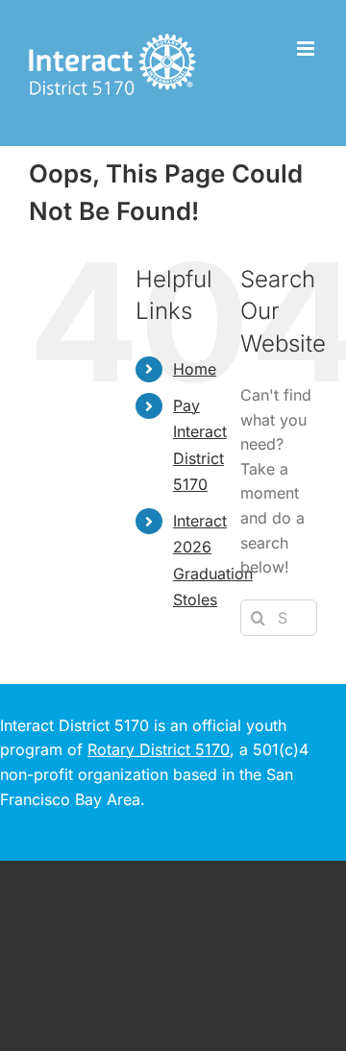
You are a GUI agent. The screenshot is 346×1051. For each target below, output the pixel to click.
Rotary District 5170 (158, 749)
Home (194, 369)
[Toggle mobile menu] (307, 48)
